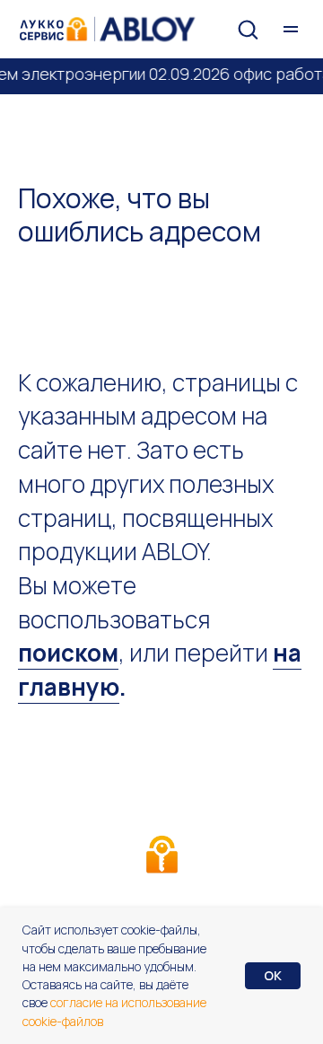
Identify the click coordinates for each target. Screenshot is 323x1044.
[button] (247, 28)
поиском (68, 652)
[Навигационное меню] (290, 29)
